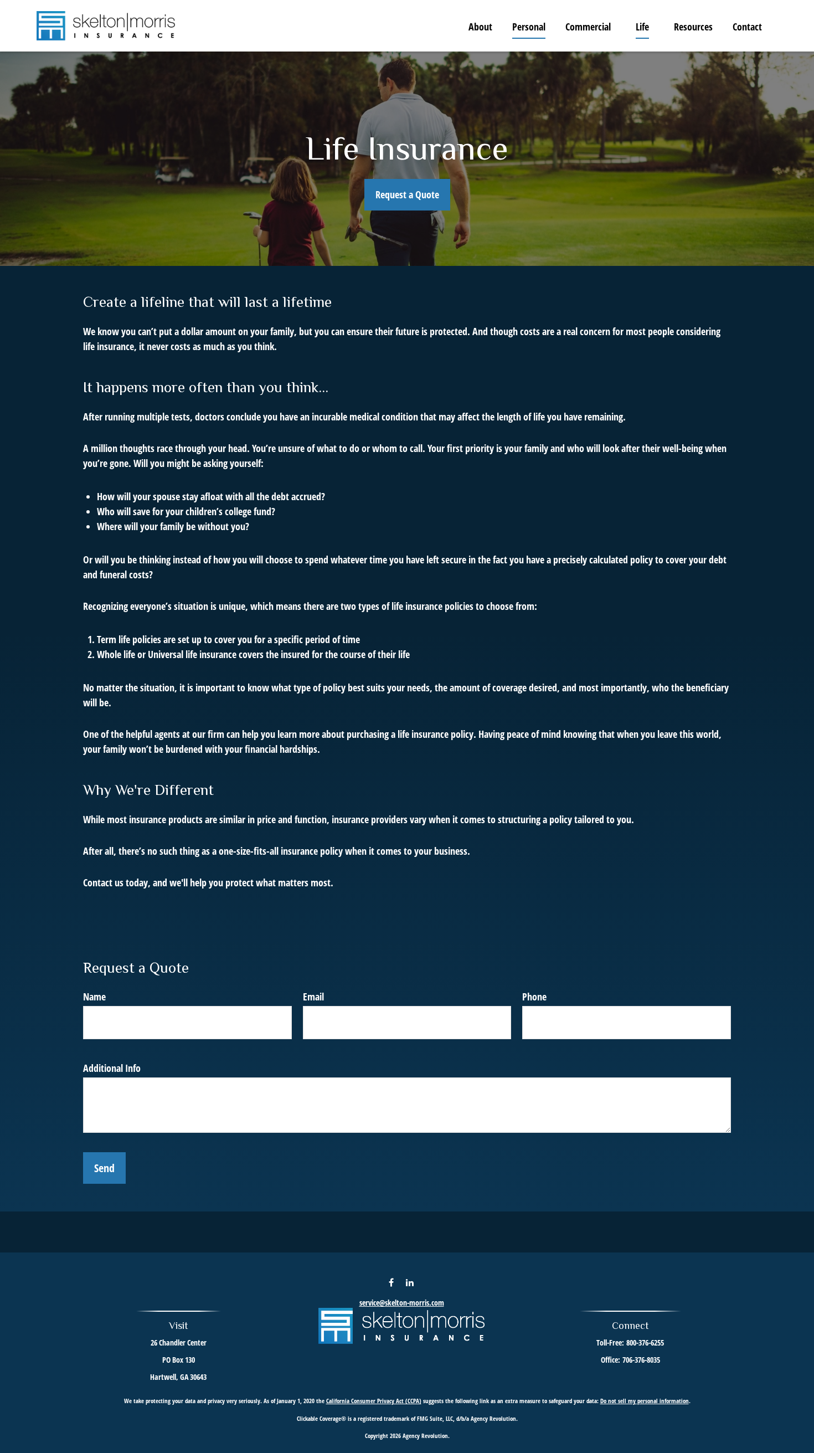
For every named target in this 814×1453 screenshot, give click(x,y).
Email (313, 996)
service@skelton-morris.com (401, 1302)
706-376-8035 (641, 1359)
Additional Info (112, 1068)
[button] (480, 26)
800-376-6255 (645, 1342)
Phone (534, 996)
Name (94, 996)
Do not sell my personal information (644, 1400)
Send (104, 1168)
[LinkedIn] (410, 1282)
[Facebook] (391, 1282)
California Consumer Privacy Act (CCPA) (373, 1400)
